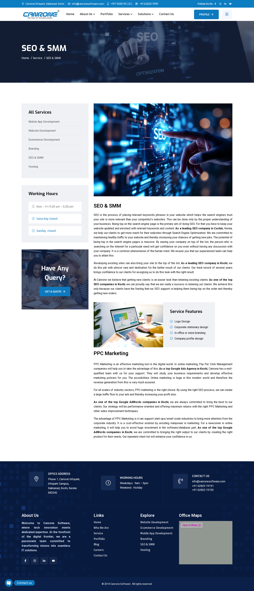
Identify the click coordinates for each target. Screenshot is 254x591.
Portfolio (107, 14)
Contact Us (166, 14)
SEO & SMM (36, 157)
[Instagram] (220, 4)
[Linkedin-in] (225, 4)
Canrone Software (120, 584)
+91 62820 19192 (203, 490)
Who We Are (101, 527)
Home (70, 14)
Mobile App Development (44, 121)
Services (124, 14)
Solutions (144, 14)
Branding (34, 148)
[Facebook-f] (215, 4)
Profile (204, 14)
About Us (86, 14)
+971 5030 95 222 (121, 4)
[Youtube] (230, 4)
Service (37, 58)
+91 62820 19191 (148, 4)
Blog (96, 544)
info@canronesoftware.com (88, 4)
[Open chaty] (9, 583)
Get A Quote (53, 291)
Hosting (33, 166)
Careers (99, 550)
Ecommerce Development (44, 139)
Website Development (42, 130)
